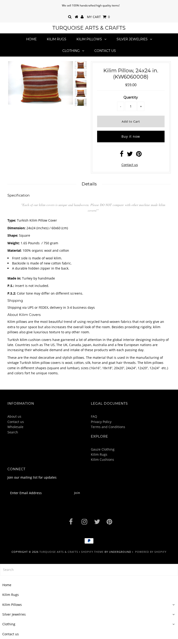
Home (31, 39)
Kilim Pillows (89, 39)
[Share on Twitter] (130, 155)
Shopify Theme (92, 551)
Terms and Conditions (108, 427)
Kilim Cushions (102, 459)
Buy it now (130, 136)
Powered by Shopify (150, 551)
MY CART (98, 17)
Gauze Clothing (102, 449)
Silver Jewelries (132, 39)
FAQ (94, 416)
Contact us (105, 51)
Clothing (71, 51)
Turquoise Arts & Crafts (89, 28)
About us (14, 416)
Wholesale (15, 427)
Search (12, 432)
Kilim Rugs (56, 39)
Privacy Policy (101, 422)
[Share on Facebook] (122, 155)
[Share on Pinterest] (139, 155)
